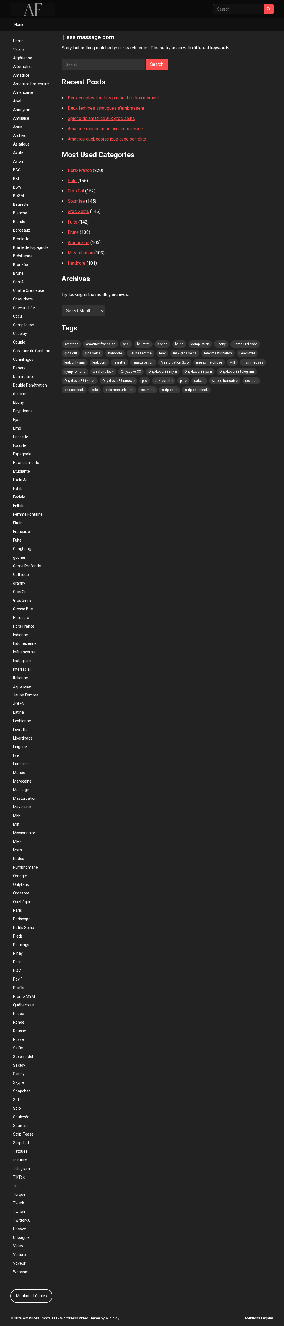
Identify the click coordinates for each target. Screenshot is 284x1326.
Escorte (19, 445)
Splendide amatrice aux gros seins (101, 118)
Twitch (19, 1211)
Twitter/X (21, 1220)
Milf (16, 824)
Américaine (23, 92)
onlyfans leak (103, 372)
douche (19, 394)
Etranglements (26, 462)
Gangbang (22, 549)
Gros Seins (22, 600)
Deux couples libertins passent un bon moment (113, 98)
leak (162, 353)
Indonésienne (25, 643)
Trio (16, 1186)
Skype (18, 1082)
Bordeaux (21, 230)
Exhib (17, 488)
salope (199, 381)
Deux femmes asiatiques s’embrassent (106, 108)
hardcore (115, 353)
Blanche (20, 213)
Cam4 (18, 282)
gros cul (70, 353)
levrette (119, 362)
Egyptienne (23, 411)
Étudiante (21, 471)
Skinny (19, 1074)
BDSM (18, 196)
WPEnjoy (112, 1318)
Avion (18, 161)
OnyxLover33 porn (198, 372)
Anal (17, 101)
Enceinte (20, 437)
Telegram (21, 1168)
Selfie (18, 1048)
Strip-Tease (23, 1134)
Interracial (22, 669)
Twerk (18, 1203)
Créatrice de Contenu (31, 351)
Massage (21, 790)
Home (19, 24)
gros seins (92, 353)
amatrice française (100, 344)
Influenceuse (24, 652)
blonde (162, 344)
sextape (251, 381)
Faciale (19, 497)
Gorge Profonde (27, 566)
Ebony (18, 402)
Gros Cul (20, 592)
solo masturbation (119, 390)
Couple (19, 342)
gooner (19, 557)
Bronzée (20, 264)
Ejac (16, 419)
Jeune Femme (26, 695)
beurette (143, 344)
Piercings (21, 945)
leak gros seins (185, 353)
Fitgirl (17, 523)
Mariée (19, 772)
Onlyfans (21, 884)
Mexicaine (22, 807)
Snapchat (21, 1091)
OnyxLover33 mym (162, 372)
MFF (16, 815)
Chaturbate (23, 299)
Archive (19, 135)
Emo (17, 428)
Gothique (21, 574)
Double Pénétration (30, 385)
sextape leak (74, 390)
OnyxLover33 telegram (236, 372)
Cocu (17, 316)
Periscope (22, 919)
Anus (17, 127)
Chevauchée (24, 307)
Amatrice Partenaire (31, 84)
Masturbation (25, 798)
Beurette (21, 204)
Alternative (22, 66)
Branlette (21, 239)
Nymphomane (25, 867)
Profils (18, 988)
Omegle (20, 876)
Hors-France (23, 626)
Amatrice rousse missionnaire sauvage (105, 128)
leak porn (99, 362)
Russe (18, 1039)
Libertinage (23, 738)
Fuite (17, 540)
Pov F (17, 979)
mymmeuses (253, 362)
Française (21, 531)
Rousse (19, 1031)
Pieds (18, 936)
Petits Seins (23, 927)
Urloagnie (21, 1237)
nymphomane (74, 372)
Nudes (18, 858)
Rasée (18, 1013)
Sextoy (19, 1065)
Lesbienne (22, 721)
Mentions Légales (31, 1296)
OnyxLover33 (131, 372)
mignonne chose (209, 362)
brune (179, 344)
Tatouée (20, 1151)
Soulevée (21, 1117)
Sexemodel (23, 1056)
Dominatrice (23, 376)
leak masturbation (218, 353)
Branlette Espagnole (31, 247)
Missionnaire (24, 833)
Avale (18, 153)
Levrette (20, 729)
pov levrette (164, 381)
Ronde (18, 1022)
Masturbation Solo (175, 362)
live (16, 755)
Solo (17, 1108)
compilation (200, 344)
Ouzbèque (22, 901)
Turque (19, 1194)
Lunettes (21, 764)
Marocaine (22, 781)
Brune (18, 273)
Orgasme (21, 893)
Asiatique (21, 144)
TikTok (19, 1177)
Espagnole (22, 454)
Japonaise (22, 686)
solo (94, 390)
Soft (17, 1099)
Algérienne (22, 58)
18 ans (19, 49)
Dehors (19, 368)
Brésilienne (22, 256)
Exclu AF (20, 480)
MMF (17, 841)
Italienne (20, 678)
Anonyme (21, 109)
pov (144, 381)
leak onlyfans (74, 362)
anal (126, 344)
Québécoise (23, 1005)
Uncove (19, 1229)
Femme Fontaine (28, 514)
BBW (17, 187)
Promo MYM (24, 996)
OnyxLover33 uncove (118, 381)
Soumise (21, 1125)
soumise (147, 390)
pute (183, 381)
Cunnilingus (23, 359)
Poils (17, 962)
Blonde (19, 221)
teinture (20, 1160)
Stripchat (21, 1142)
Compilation (23, 325)
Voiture (19, 1254)
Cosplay (20, 333)
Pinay (18, 953)
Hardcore (21, 617)
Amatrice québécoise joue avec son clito (107, 139)
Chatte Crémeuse (28, 290)
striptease (170, 390)
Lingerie (20, 747)
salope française (225, 381)
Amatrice (21, 75)
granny (19, 583)
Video (18, 1246)
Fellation (20, 505)
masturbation (143, 362)
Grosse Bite (23, 609)
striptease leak (196, 390)
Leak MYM (247, 353)
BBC (17, 170)
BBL (16, 178)
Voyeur (19, 1263)
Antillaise (21, 118)
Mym (17, 850)
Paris (17, 910)
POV (17, 970)
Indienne (20, 635)
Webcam (21, 1272)
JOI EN (18, 703)
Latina (18, 712)
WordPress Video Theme (80, 1318)
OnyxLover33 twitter (79, 381)
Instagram (22, 660)
